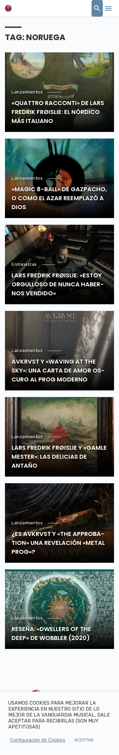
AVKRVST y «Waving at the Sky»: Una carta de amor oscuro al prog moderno (58, 370)
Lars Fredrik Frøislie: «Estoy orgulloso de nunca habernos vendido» (58, 284)
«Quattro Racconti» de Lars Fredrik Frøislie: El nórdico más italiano (58, 112)
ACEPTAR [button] (84, 739)
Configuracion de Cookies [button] (37, 740)
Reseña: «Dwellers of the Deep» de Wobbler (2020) (51, 633)
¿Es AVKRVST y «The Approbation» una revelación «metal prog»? (58, 543)
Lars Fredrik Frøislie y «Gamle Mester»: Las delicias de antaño (59, 456)
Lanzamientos (27, 91)
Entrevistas (24, 264)
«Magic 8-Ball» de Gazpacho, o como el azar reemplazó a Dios (59, 198)
